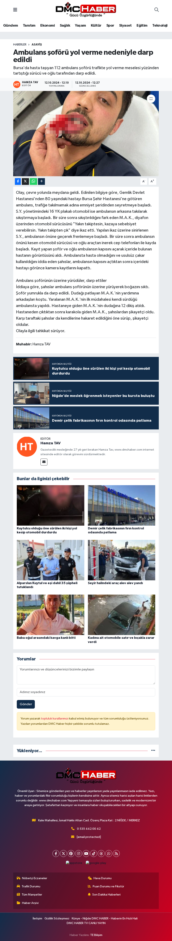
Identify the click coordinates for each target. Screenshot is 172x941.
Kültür (96, 25)
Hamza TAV (50, 443)
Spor (110, 25)
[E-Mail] (43, 462)
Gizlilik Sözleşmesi (56, 918)
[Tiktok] (93, 853)
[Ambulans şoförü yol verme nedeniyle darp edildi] (86, 133)
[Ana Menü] (15, 10)
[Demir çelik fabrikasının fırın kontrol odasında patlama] (121, 505)
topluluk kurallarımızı (55, 718)
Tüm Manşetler (32, 894)
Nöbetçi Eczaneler (34, 878)
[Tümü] (153, 751)
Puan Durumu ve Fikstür (108, 886)
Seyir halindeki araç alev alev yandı (115, 583)
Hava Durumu (103, 878)
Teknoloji (160, 25)
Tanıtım (29, 25)
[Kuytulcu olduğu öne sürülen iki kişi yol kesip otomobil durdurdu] (50, 505)
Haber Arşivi (30, 903)
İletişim (37, 918)
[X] (63, 853)
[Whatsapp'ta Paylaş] (33, 181)
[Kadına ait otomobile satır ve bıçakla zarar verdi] (121, 615)
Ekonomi (47, 25)
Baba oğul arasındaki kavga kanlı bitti (46, 637)
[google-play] (96, 863)
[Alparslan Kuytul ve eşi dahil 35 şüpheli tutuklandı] (50, 560)
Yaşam (80, 25)
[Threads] (101, 853)
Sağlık (65, 25)
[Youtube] (86, 853)
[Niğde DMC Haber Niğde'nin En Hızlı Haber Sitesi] (85, 9)
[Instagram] (78, 853)
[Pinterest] (71, 853)
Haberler (19, 44)
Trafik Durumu (31, 886)
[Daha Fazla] (41, 181)
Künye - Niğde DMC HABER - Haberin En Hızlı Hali (105, 918)
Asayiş (37, 44)
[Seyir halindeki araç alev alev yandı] (121, 560)
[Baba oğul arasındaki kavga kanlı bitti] (50, 615)
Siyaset (125, 25)
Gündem (10, 25)
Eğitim (142, 25)
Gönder (26, 704)
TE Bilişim (96, 935)
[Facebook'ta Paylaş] (18, 181)
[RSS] (116, 853)
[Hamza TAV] (27, 446)
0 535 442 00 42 (89, 828)
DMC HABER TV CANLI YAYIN (86, 923)
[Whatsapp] (108, 853)
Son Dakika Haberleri (106, 894)
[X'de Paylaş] (25, 181)
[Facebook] (55, 853)
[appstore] (74, 863)
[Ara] (156, 10)
